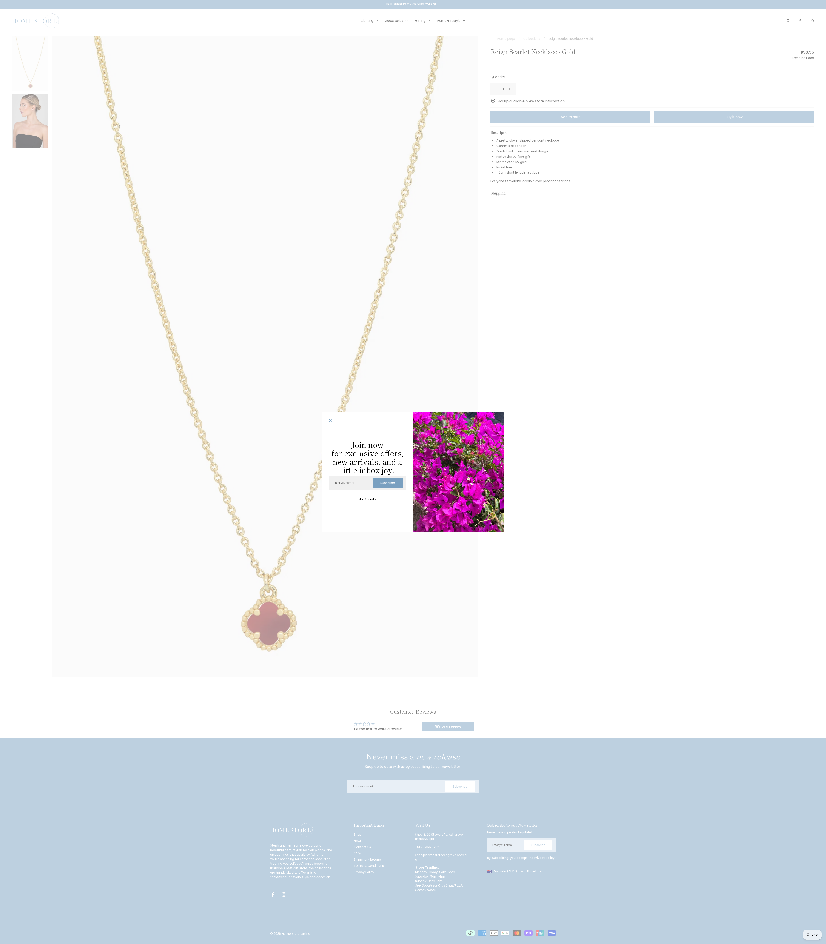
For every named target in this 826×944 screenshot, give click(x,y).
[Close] (330, 421)
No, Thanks (367, 499)
